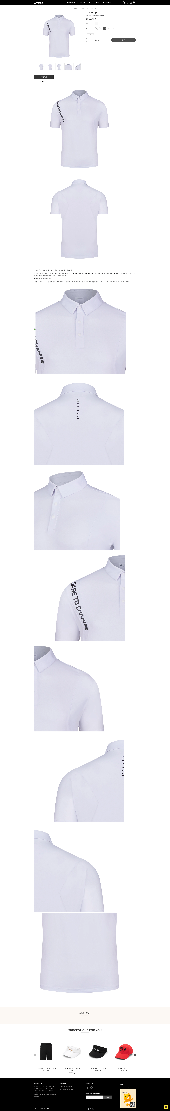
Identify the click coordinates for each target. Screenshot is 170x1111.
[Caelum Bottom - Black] (46, 1052)
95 (100, 28)
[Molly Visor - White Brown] (72, 1052)
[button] (82, 66)
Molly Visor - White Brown (72, 1070)
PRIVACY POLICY (64, 1092)
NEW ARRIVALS (72, 2)
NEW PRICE (106, 2)
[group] (59, 36)
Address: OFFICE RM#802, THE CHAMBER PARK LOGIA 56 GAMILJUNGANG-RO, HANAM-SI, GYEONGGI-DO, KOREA (45, 1088)
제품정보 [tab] (44, 77)
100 (104, 28)
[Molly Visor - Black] (98, 1052)
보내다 (107, 1097)
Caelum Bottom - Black (46, 1069)
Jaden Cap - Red (123, 1069)
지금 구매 (123, 40)
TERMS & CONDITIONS (66, 1086)
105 (109, 28)
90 (96, 28)
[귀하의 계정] (127, 2)
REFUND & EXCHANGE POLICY (68, 1089)
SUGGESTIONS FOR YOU (85, 1030)
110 (113, 28)
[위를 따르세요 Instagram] (91, 1087)
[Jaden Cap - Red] (124, 1052)
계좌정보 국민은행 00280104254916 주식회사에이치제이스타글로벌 (45, 1094)
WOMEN (82, 2)
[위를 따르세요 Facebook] (87, 1087)
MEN (90, 2)
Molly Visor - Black (98, 1069)
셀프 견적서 (98, 40)
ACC (97, 2)
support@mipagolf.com (126, 1087)
